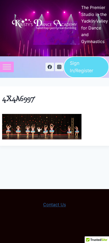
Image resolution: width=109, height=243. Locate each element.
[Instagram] (59, 67)
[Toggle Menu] (7, 67)
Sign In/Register (81, 66)
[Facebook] (50, 67)
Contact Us (54, 204)
